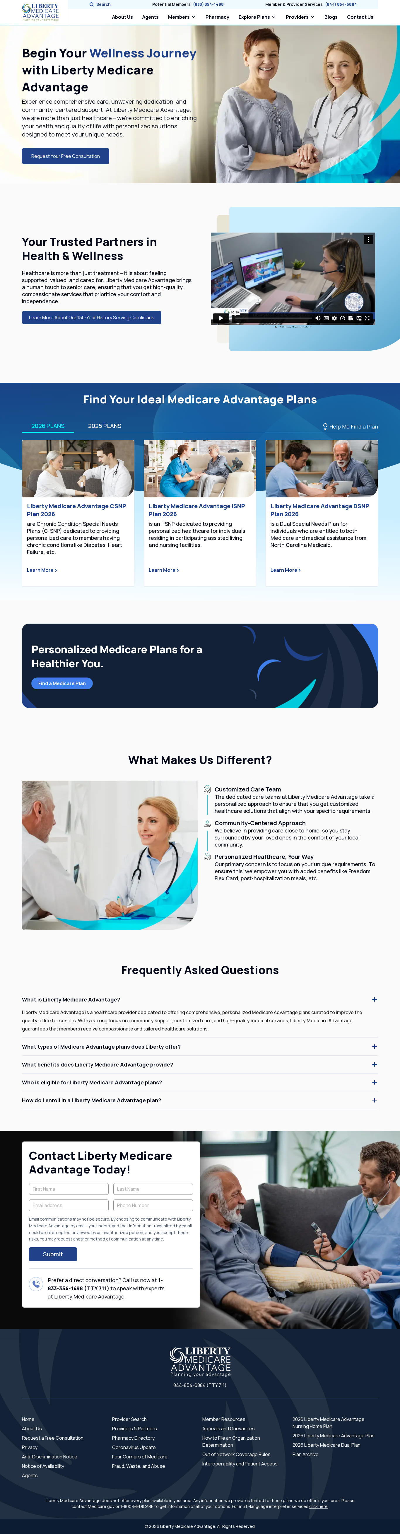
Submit (53, 1254)
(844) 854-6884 (341, 4)
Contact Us (360, 17)
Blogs (331, 17)
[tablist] (200, 426)
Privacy (29, 1447)
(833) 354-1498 (208, 4)
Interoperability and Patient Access (240, 1463)
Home (28, 1419)
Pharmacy (219, 16)
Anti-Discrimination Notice (49, 1456)
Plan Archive (306, 1454)
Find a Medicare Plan (62, 683)
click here (318, 1506)
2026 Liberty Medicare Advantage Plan (334, 1435)
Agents (150, 17)
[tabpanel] (200, 513)
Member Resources (223, 1419)
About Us (122, 17)
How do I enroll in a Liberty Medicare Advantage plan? (91, 1100)
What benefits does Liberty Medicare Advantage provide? (97, 1064)
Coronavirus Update (134, 1447)
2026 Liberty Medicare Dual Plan (326, 1445)
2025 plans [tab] (105, 426)
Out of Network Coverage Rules (236, 1454)
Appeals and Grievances (228, 1428)
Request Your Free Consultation (65, 156)
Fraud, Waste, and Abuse (138, 1466)
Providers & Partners (134, 1428)
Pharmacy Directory (133, 1438)
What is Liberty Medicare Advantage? (71, 999)
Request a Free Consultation (52, 1438)
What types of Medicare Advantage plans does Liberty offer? (101, 1046)
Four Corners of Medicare (139, 1456)
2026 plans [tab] (48, 426)
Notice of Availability (43, 1466)
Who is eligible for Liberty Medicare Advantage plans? (92, 1082)
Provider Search (129, 1419)
